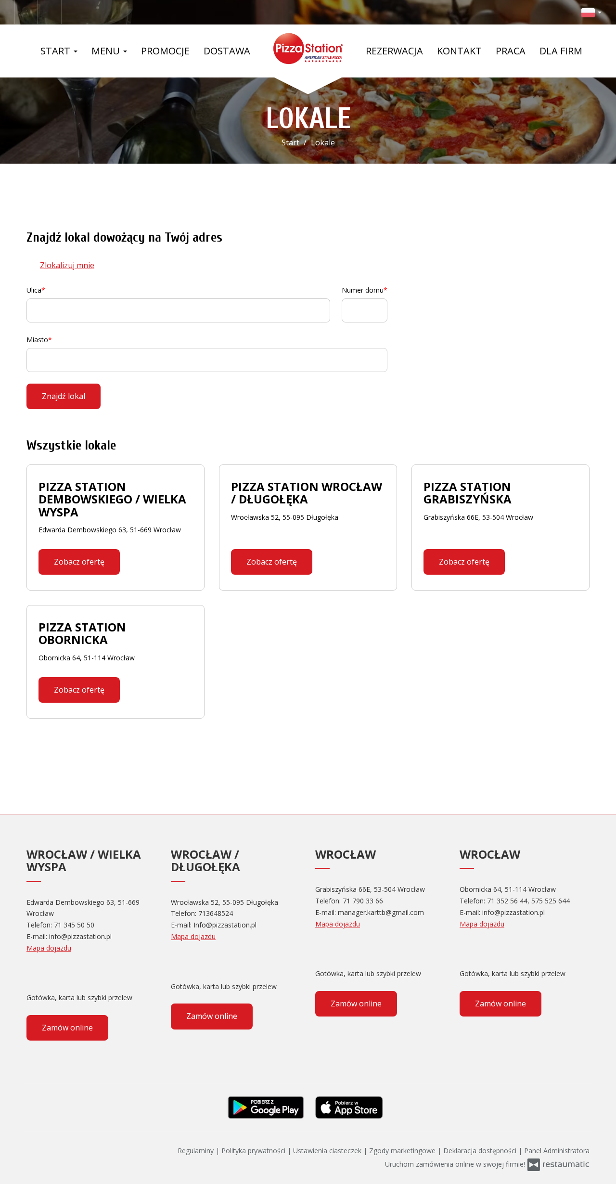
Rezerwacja (394, 50)
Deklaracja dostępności (480, 1150)
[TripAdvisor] (53, 973)
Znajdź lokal (63, 396)
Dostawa (227, 50)
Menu (106, 50)
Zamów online (67, 1027)
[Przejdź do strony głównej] (308, 48)
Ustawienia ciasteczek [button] (328, 1150)
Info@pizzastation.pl (225, 924)
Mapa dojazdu (48, 947)
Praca (511, 50)
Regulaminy (197, 1150)
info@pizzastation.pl (80, 936)
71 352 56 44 (507, 900)
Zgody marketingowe (403, 1150)
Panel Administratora (557, 1150)
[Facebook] (26, 12)
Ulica (33, 290)
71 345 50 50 (74, 924)
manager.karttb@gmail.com (381, 912)
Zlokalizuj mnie (67, 265)
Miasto (37, 339)
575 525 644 (550, 900)
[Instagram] (50, 12)
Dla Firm (560, 50)
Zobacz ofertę (79, 561)
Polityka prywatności (254, 1150)
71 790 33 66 (363, 900)
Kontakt (459, 50)
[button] (591, 12)
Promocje (165, 50)
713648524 (215, 913)
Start (56, 50)
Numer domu (363, 290)
